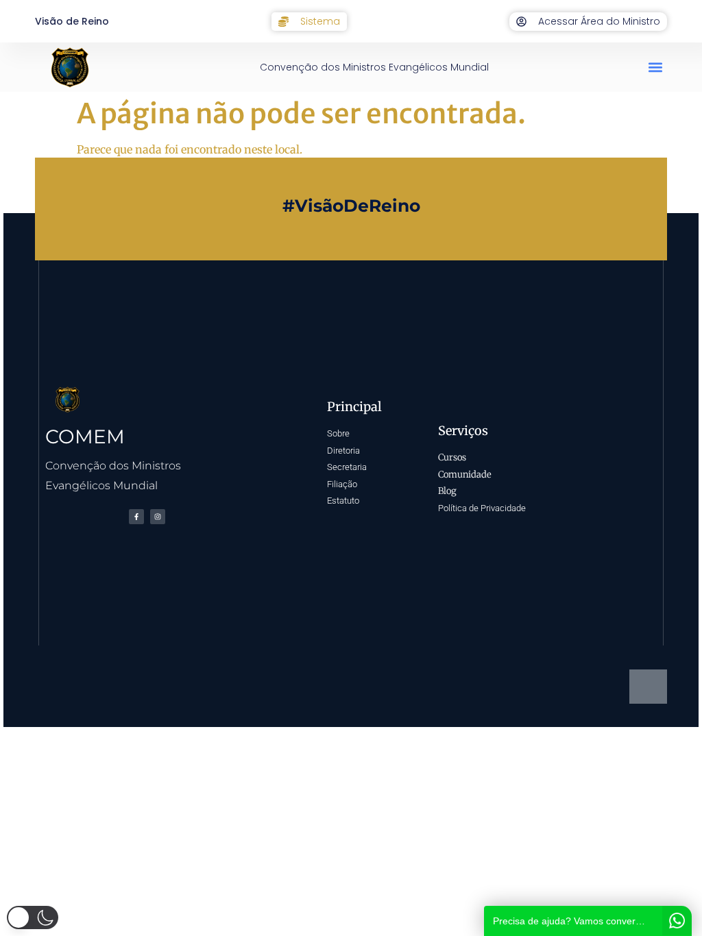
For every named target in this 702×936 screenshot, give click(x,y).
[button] (655, 67)
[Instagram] (157, 516)
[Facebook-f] (136, 516)
